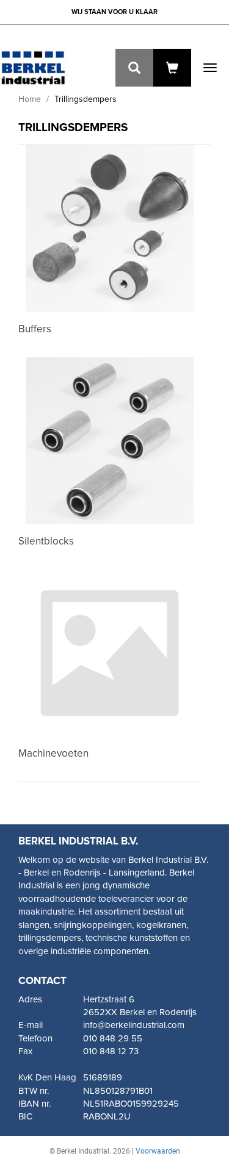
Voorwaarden (158, 1151)
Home (29, 99)
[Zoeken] (134, 68)
